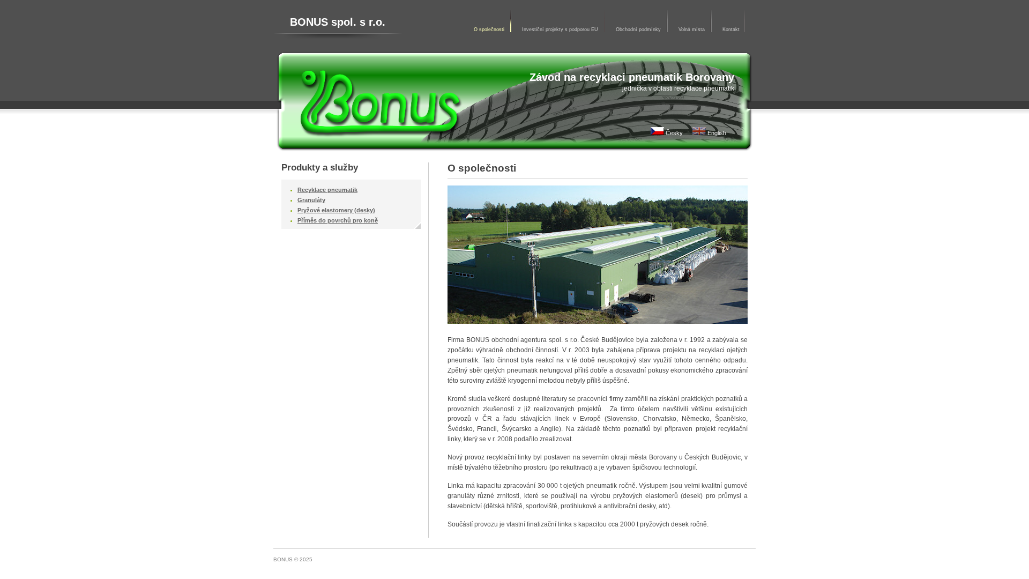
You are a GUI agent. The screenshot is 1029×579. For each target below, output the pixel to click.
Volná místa (692, 29)
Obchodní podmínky (639, 29)
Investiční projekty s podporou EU (561, 29)
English (716, 133)
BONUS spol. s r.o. (337, 22)
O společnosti (490, 29)
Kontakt (731, 29)
